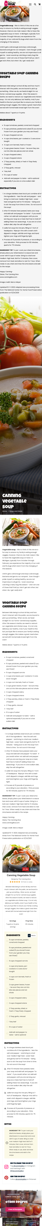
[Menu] (30, 4)
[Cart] (39, 4)
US (29, 936)
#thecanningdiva (17, 1171)
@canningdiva (19, 1166)
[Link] (14, 3)
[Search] (35, 4)
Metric (33, 936)
